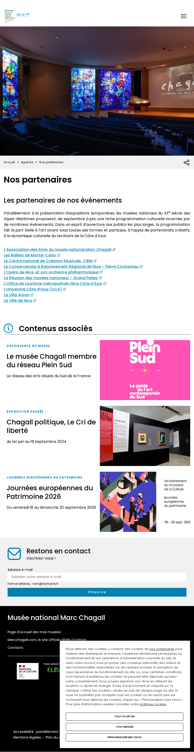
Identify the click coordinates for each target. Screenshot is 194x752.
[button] (183, 16)
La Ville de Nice (18, 300)
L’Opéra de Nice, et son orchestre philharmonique (51, 272)
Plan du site (55, 737)
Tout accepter (124, 716)
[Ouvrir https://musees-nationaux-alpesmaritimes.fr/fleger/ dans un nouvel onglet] (58, 672)
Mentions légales (27, 737)
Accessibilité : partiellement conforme (44, 731)
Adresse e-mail (20, 569)
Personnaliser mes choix (124, 737)
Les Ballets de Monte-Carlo (30, 255)
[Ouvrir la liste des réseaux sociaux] (187, 163)
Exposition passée (25, 412)
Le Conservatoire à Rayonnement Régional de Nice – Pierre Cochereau (71, 266)
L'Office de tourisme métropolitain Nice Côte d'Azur (53, 283)
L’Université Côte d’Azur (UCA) (33, 289)
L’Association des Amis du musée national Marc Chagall (57, 249)
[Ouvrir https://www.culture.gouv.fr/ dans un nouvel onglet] (28, 672)
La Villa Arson (16, 295)
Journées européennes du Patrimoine (44, 477)
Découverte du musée (28, 346)
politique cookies (153, 704)
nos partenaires (162, 649)
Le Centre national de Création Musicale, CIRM (48, 261)
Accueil (9, 162)
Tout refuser (124, 727)
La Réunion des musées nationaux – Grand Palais (51, 278)
